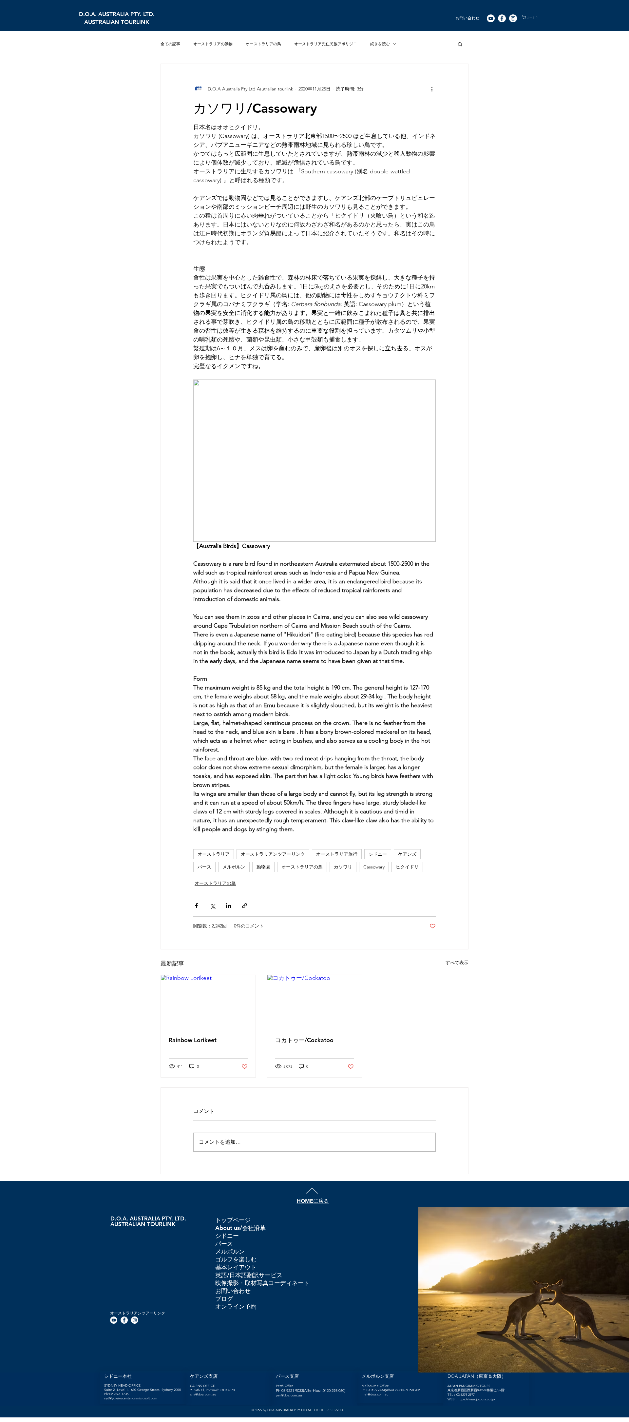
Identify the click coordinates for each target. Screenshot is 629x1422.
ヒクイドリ (407, 867)
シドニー (378, 854)
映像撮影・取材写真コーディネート (262, 1283)
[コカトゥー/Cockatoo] (314, 1001)
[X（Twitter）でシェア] (212, 906)
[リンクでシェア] (244, 906)
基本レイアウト (236, 1267)
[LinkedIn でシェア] (228, 906)
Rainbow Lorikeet (193, 1040)
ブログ (224, 1298)
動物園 (263, 867)
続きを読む (380, 43)
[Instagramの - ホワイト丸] (513, 18)
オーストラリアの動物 (213, 43)
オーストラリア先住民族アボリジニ (325, 43)
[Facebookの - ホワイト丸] (502, 18)
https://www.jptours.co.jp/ (476, 1399)
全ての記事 (170, 43)
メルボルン (233, 867)
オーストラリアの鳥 (263, 43)
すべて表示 (457, 962)
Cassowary (374, 867)
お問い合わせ (233, 1291)
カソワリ (343, 867)
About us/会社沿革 (240, 1228)
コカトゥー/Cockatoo (304, 1040)
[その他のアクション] (432, 89)
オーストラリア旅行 (336, 854)
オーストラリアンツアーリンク (273, 854)
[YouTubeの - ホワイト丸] (491, 18)
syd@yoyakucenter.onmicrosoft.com (130, 1398)
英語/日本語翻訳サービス (248, 1275)
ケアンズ (407, 854)
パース (204, 867)
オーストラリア (214, 854)
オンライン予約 (236, 1306)
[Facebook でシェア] (196, 906)
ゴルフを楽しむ (236, 1259)
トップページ (233, 1220)
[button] (533, 17)
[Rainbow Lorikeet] (208, 1001)
